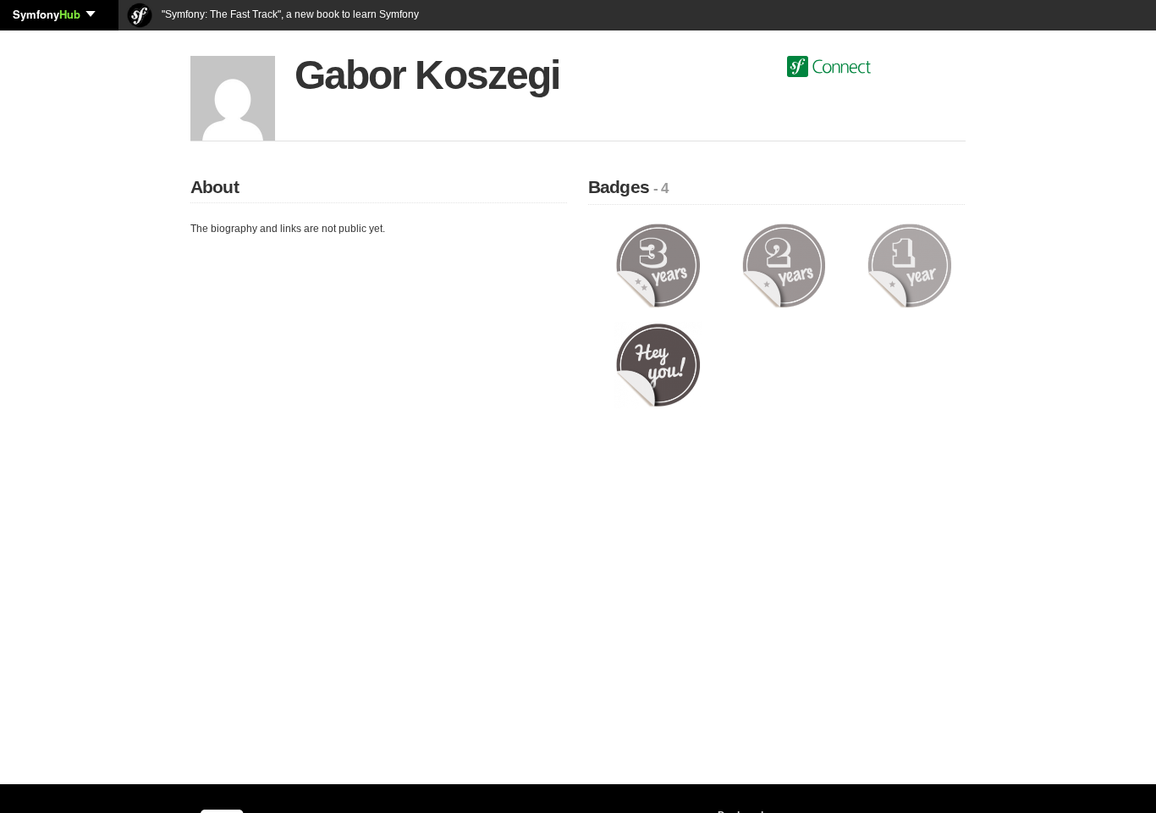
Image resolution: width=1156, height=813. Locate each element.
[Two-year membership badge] (784, 265)
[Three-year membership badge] (658, 265)
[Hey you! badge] (658, 364)
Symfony (46, 14)
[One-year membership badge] (909, 265)
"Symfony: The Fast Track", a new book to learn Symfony (289, 14)
